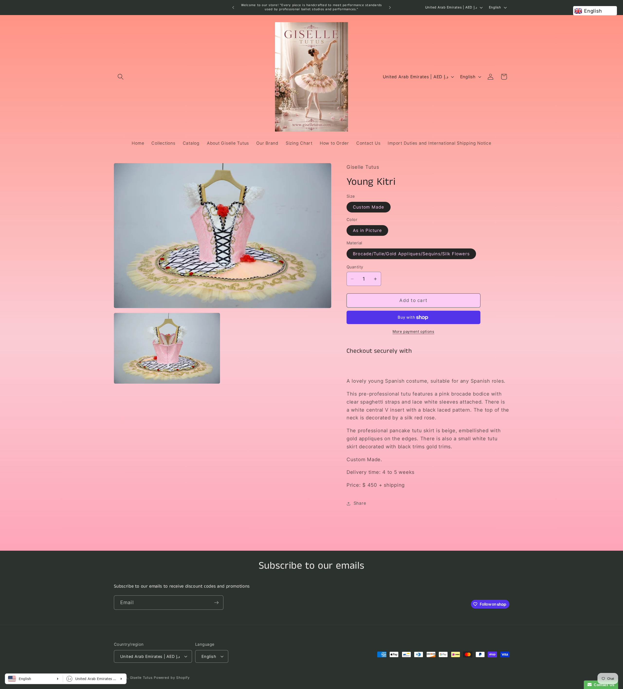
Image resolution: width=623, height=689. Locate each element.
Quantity (355, 267)
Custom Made (368, 207)
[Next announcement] (390, 7)
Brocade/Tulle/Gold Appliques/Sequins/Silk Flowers (411, 253)
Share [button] (360, 503)
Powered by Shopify (172, 678)
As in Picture (367, 230)
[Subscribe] (216, 602)
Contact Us (603, 685)
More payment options (413, 331)
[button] (120, 76)
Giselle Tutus (141, 678)
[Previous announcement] (233, 7)
